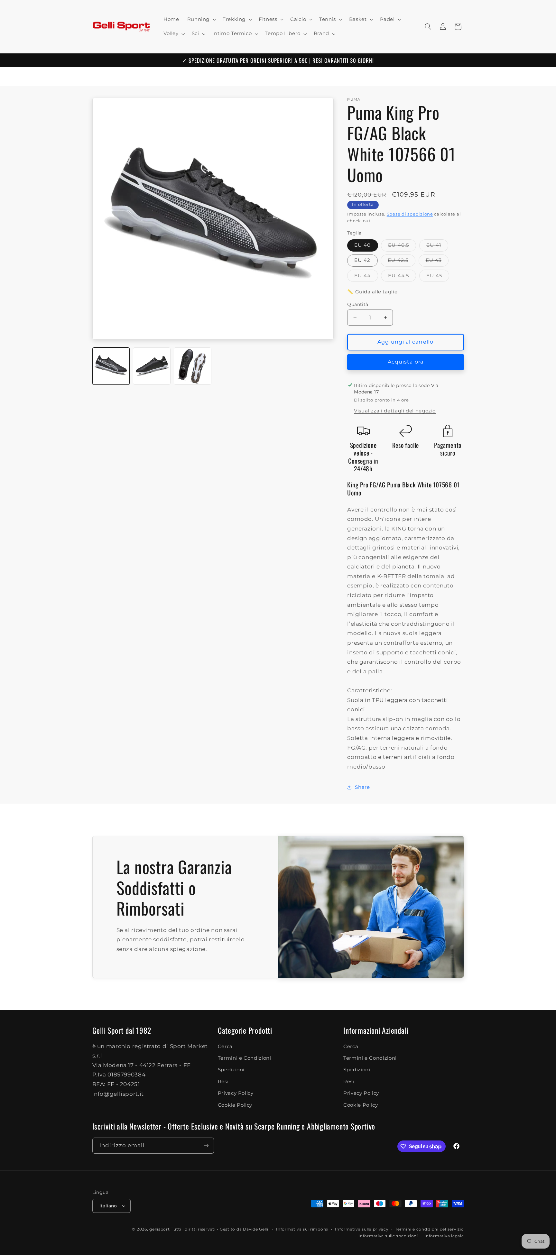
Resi (223, 1082)
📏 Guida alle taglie (372, 291)
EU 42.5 (401, 261)
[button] (200, 20)
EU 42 (362, 260)
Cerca (225, 1046)
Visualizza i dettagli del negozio (395, 410)
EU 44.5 (402, 276)
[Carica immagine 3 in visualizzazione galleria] (192, 366)
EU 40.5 (402, 246)
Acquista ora (405, 362)
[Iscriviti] (206, 1145)
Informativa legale (444, 1236)
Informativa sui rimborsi (302, 1229)
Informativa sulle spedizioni (388, 1236)
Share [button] (362, 787)
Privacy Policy (236, 1093)
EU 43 (437, 261)
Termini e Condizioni (244, 1058)
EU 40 (362, 245)
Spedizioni (231, 1070)
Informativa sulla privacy (361, 1229)
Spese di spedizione (410, 214)
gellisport (159, 1229)
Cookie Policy (235, 1105)
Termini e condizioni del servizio (429, 1229)
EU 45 (437, 276)
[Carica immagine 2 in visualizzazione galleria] (151, 366)
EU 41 (437, 246)
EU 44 (366, 276)
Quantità (357, 304)
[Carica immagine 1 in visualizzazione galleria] (111, 366)
